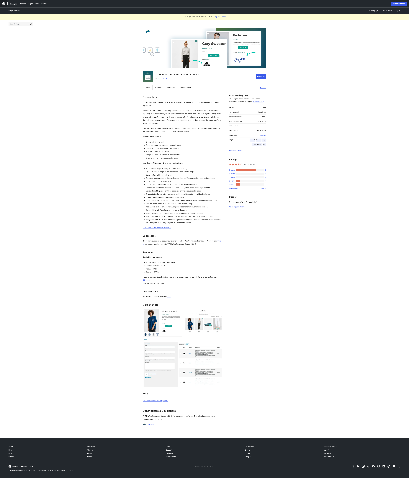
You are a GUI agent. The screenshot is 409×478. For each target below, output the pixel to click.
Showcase (91, 446)
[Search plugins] (31, 24)
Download (261, 76)
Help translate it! (220, 17)
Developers (170, 453)
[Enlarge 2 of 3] (220, 311)
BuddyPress (329, 457)
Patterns (90, 457)
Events (247, 450)
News (10, 450)
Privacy (11, 457)
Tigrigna (31, 466)
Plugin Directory (14, 11)
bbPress (327, 453)
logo (264, 140)
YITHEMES (162, 78)
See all (263, 189)
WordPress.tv (171, 457)
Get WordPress (399, 4)
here (169, 296)
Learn (168, 446)
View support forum (237, 207)
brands (258, 140)
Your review (233, 189)
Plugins (89, 453)
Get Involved (249, 446)
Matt (326, 450)
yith (264, 144)
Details (147, 87)
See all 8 (263, 135)
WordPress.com (330, 446)
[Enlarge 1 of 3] (179, 311)
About (11, 446)
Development (185, 87)
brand (253, 140)
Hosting (11, 453)
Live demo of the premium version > (157, 228)
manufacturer (257, 144)
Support (263, 87)
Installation (171, 87)
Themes (90, 450)
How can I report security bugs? (155, 401)
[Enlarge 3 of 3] (220, 341)
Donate (248, 453)
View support (258, 101)
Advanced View (235, 150)
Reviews (158, 87)
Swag (248, 457)
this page (146, 280)
